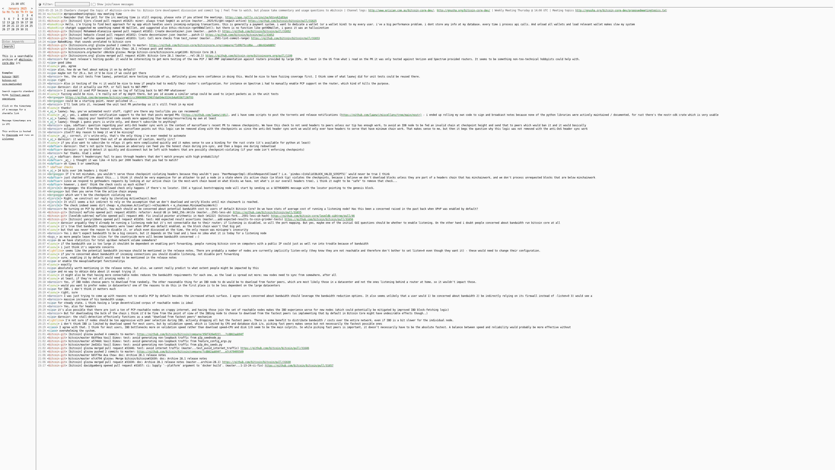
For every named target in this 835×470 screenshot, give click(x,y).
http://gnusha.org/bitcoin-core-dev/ (463, 10)
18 (31, 22)
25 (31, 25)
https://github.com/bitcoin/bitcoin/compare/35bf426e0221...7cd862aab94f (190, 334)
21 (12, 25)
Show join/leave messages (115, 4)
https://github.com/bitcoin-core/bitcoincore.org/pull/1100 (248, 55)
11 (31, 18)
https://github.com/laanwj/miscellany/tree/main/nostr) (381, 114)
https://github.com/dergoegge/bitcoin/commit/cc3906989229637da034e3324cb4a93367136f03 (129, 97)
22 (17, 25)
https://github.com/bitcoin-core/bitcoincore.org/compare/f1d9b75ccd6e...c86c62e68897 (212, 45)
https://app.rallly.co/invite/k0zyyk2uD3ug (256, 17)
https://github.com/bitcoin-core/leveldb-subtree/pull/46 (313, 215)
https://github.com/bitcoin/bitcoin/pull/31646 (274, 348)
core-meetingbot (12, 84)
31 (26, 29)
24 (26, 25)
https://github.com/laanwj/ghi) (205, 114)
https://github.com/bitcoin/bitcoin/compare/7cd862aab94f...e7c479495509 (190, 351)
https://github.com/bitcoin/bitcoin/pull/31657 (299, 365)
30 (21, 29)
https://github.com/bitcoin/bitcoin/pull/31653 (285, 38)
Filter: (49, 4)
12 (3, 22)
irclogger (8, 139)
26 (3, 29)
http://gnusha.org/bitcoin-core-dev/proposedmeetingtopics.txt (621, 10)
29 (17, 29)
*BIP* (16, 76)
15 (17, 22)
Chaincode (12, 135)
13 (8, 22)
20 (8, 25)
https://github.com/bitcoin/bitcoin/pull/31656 (319, 219)
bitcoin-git (9, 80)
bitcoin (6, 76)
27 (8, 29)
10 (26, 18)
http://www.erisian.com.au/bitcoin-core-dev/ (401, 10)
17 (26, 22)
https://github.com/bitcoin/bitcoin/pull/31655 (267, 212)
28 (12, 29)
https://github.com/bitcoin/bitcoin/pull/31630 (256, 362)
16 (21, 22)
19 (3, 25)
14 (12, 22)
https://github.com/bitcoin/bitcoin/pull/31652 (256, 31)
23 (21, 25)
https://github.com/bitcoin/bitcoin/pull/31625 (282, 20)
